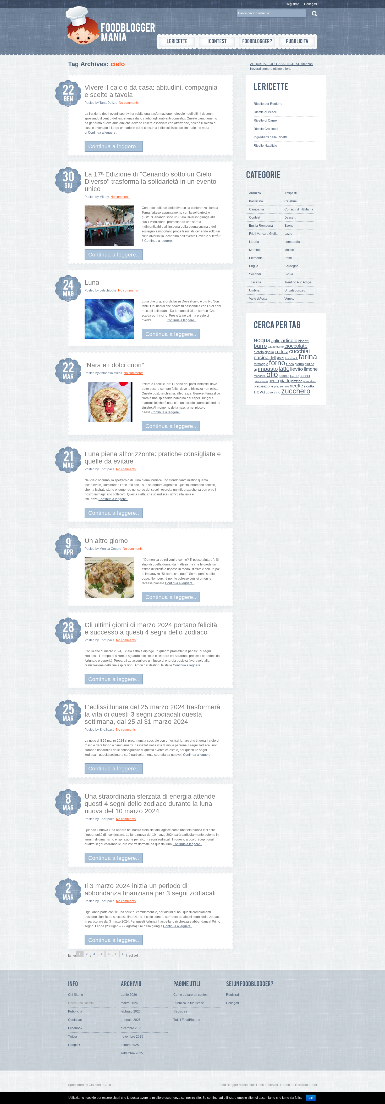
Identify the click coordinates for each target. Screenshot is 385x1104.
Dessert (289, 217)
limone (311, 369)
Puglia (253, 266)
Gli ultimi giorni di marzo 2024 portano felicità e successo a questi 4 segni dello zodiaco (151, 628)
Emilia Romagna (261, 225)
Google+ (74, 1045)
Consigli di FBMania (298, 209)
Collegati (310, 4)
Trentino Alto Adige (297, 282)
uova (259, 391)
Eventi (288, 225)
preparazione (263, 386)
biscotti (303, 341)
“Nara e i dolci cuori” (114, 365)
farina (308, 357)
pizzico (296, 381)
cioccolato (295, 346)
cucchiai (299, 351)
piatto (285, 380)
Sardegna (291, 266)
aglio (275, 340)
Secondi (255, 274)
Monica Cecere (110, 549)
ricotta (309, 386)
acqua (262, 340)
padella (284, 376)
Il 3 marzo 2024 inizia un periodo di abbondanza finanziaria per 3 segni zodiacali (150, 889)
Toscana (255, 282)
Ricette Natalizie (265, 145)
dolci (280, 358)
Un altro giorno (106, 540)
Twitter (72, 1036)
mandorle (260, 375)
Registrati (292, 4)
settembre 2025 (132, 1053)
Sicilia (288, 274)
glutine (309, 364)
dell (273, 357)
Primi (288, 258)
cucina (261, 357)
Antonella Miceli (110, 373)
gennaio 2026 (131, 1020)
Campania (256, 209)
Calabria (290, 201)
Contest (254, 217)
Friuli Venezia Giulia (263, 234)
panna (304, 375)
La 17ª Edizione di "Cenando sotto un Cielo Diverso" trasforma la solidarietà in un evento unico (150, 181)
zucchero (295, 391)
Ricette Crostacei (266, 129)
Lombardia (292, 242)
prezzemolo (281, 386)
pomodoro (309, 381)
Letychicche (108, 290)
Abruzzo (255, 193)
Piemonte (256, 258)
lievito (296, 369)
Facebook (291, 358)
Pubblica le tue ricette (188, 1003)
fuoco (290, 364)
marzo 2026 (129, 1003)
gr (255, 369)
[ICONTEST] (217, 41)
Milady (104, 197)
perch (273, 380)
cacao (272, 346)
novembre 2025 (132, 1036)
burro (260, 346)
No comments (129, 103)
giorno (299, 364)
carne (280, 346)
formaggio (261, 364)
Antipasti (290, 193)
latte (284, 368)
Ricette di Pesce (265, 112)
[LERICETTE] (177, 41)
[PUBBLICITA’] (297, 41)
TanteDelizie (108, 103)
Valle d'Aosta (258, 298)
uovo (269, 392)
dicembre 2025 (131, 1028)
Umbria (254, 290)
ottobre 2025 (130, 1045)
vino (277, 392)
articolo (289, 340)
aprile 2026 (129, 995)
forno (277, 363)
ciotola (259, 352)
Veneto (289, 298)
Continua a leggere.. (102, 132)
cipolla (269, 352)
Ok (311, 1098)
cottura (281, 351)
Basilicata (256, 201)
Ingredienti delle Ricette (271, 137)
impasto (268, 369)
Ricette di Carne (265, 120)
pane (294, 375)
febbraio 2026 (131, 1011)
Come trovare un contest (190, 995)
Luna (92, 282)
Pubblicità (75, 1011)
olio (272, 374)
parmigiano (261, 381)
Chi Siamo (75, 995)
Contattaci (75, 1020)
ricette (296, 385)
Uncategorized (294, 290)
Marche (254, 250)
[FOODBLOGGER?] (257, 41)
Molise (289, 250)
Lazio (288, 234)
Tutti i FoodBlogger (186, 1020)
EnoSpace (107, 469)
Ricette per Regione (268, 104)
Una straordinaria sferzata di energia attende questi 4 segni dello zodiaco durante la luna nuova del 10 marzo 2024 (150, 804)
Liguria (254, 242)
